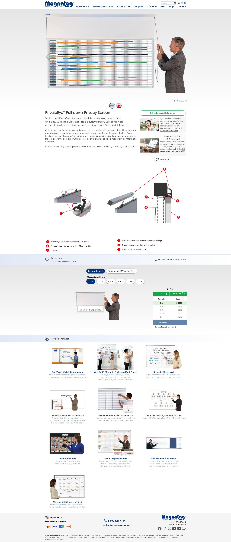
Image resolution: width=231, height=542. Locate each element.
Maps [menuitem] (172, 6)
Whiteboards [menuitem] (82, 6)
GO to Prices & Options (161, 113)
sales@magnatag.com (169, 131)
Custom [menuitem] (182, 6)
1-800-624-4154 (116, 520)
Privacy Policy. (59, 539)
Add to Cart (176, 294)
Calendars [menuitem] (151, 6)
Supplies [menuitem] (138, 6)
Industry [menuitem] (124, 6)
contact (163, 126)
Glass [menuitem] (163, 6)
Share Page (164, 159)
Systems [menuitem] (103, 6)
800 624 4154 (165, 128)
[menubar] (131, 6)
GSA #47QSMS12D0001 (55, 521)
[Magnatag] (174, 517)
